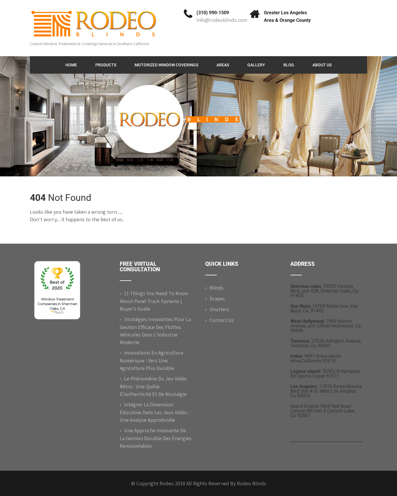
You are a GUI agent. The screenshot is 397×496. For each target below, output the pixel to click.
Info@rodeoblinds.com (221, 20)
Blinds (216, 287)
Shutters (219, 309)
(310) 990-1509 (212, 12)
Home (71, 65)
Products (105, 65)
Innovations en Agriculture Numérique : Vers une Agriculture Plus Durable (151, 360)
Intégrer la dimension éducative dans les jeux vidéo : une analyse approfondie (154, 412)
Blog (288, 65)
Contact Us (222, 320)
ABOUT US (322, 65)
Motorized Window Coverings (166, 65)
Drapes (217, 298)
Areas (223, 65)
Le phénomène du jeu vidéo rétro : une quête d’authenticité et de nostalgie (153, 386)
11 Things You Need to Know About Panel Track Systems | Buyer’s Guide (154, 301)
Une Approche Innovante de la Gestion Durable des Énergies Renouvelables (156, 438)
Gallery (256, 65)
